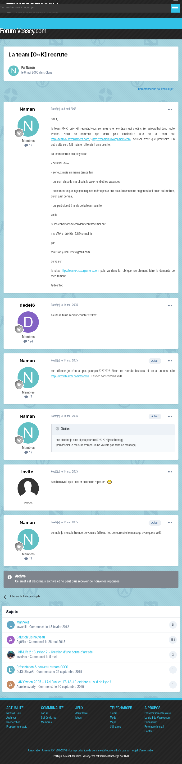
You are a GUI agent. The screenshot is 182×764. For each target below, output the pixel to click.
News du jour (13, 713)
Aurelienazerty (26, 687)
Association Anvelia (39, 750)
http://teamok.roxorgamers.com (70, 139)
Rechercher (13, 722)
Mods (78, 718)
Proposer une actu (16, 727)
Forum (44, 713)
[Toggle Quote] (58, 429)
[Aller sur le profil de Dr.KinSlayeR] (11, 670)
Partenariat (151, 722)
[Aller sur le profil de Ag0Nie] (11, 640)
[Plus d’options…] (170, 109)
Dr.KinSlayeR (25, 672)
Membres (46, 722)
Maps (113, 722)
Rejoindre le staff (154, 727)
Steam (113, 713)
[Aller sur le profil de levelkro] (11, 655)
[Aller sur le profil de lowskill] (11, 625)
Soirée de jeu (48, 718)
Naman (30, 68)
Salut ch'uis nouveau (31, 638)
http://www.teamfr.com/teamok (70, 376)
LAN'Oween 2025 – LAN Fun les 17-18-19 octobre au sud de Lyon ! (64, 682)
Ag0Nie (21, 642)
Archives (11, 718)
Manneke (23, 623)
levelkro (22, 657)
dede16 (27, 305)
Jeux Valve (81, 713)
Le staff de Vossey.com (157, 718)
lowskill (22, 627)
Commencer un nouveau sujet (155, 89)
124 (30, 341)
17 (30, 145)
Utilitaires (115, 727)
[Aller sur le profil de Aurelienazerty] (11, 685)
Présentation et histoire (158, 713)
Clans (49, 73)
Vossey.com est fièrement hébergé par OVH (106, 756)
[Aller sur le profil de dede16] (28, 322)
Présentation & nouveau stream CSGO (42, 668)
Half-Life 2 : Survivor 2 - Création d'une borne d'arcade (55, 653)
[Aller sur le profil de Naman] (13, 71)
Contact (149, 731)
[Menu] (175, 7)
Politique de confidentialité (67, 756)
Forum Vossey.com (23, 31)
